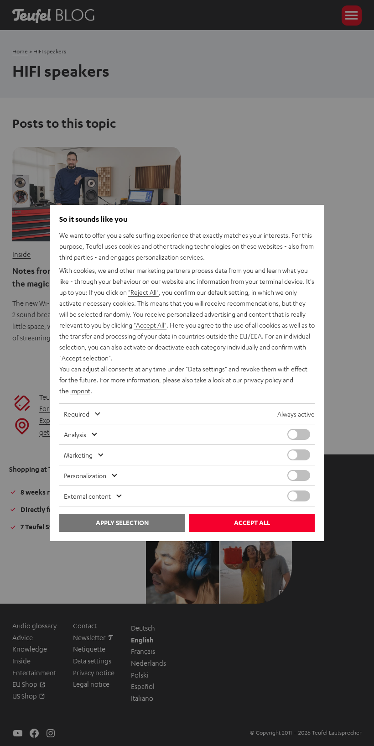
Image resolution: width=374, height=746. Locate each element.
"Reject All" (143, 292)
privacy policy (262, 380)
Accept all (252, 522)
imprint (80, 390)
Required (76, 414)
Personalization (85, 475)
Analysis (75, 434)
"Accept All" (150, 325)
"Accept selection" (85, 358)
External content (87, 496)
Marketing (78, 455)
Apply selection (122, 522)
